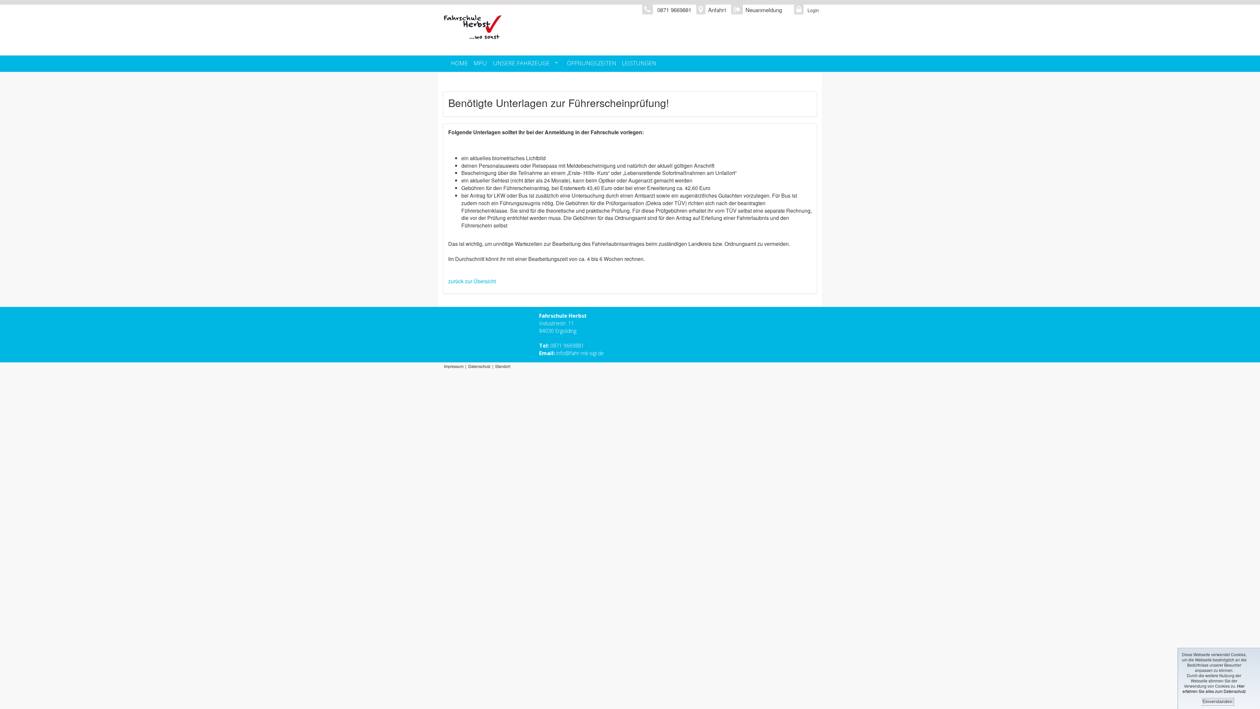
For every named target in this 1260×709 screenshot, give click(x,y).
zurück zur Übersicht (472, 281)
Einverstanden (1217, 701)
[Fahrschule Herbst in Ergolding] (550, 27)
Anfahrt (717, 10)
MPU (480, 63)
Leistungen (639, 63)
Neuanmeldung (764, 10)
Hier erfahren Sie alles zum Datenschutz (1214, 688)
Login (811, 10)
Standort (502, 366)
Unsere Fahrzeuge (521, 63)
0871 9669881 (567, 345)
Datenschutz (479, 366)
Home (459, 63)
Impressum (454, 366)
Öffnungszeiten (591, 63)
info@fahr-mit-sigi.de (580, 353)
